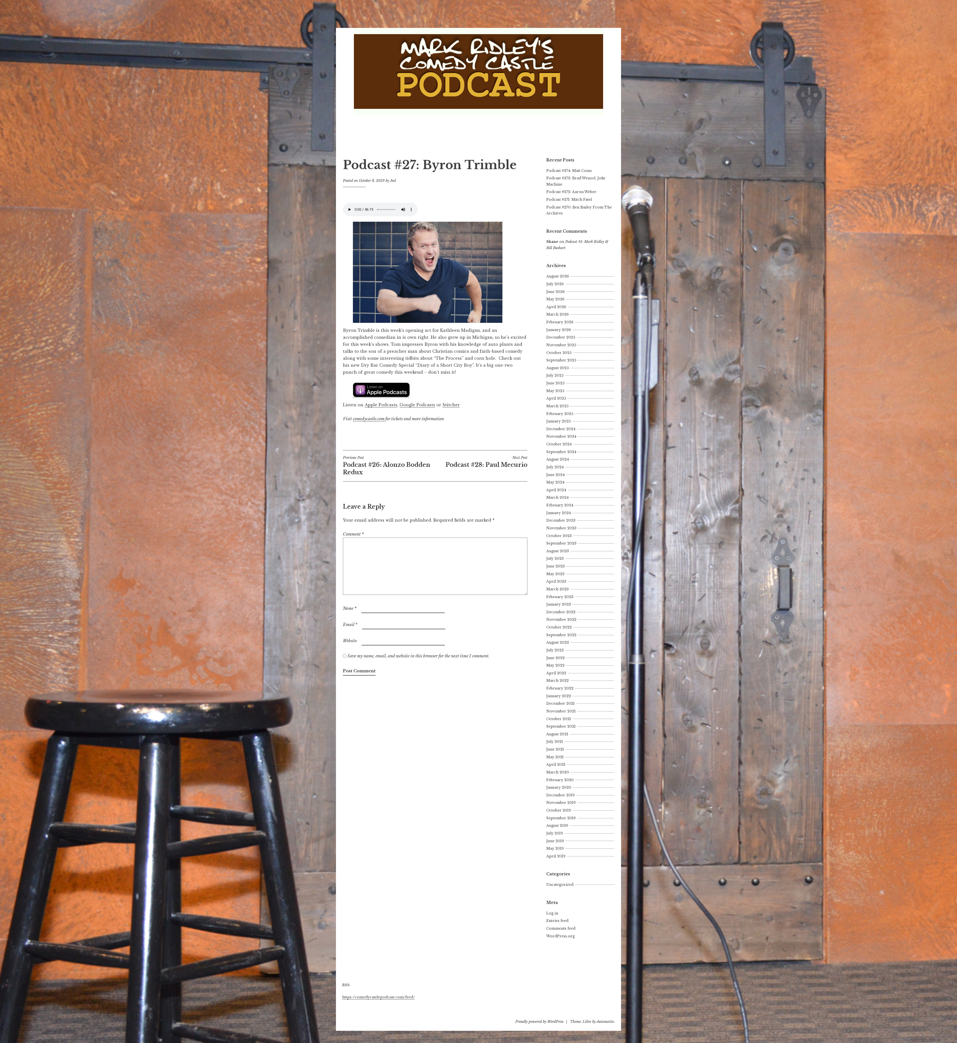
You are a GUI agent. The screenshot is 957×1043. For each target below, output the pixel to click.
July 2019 (554, 833)
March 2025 (557, 406)
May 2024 (555, 482)
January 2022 (558, 696)
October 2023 (559, 536)
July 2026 (555, 284)
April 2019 (555, 856)
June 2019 (555, 841)
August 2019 (557, 825)
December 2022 (560, 612)
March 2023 (557, 589)
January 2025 (558, 421)
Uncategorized (559, 884)
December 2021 (560, 703)
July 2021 (554, 741)
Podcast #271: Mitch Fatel (569, 199)
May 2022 (555, 665)
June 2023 (555, 566)
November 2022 (561, 619)
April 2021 (555, 764)
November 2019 (561, 802)
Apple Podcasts (381, 404)
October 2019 (558, 810)
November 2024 (561, 436)
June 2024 (555, 475)
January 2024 (558, 513)
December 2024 (560, 429)
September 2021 (561, 726)
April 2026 (556, 307)
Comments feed (560, 928)
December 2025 (560, 337)
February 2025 (559, 414)
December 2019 (560, 795)
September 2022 (561, 635)
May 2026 (555, 299)
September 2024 (561, 452)
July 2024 (555, 467)
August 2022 (557, 642)
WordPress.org (560, 936)
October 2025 (558, 352)
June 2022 (555, 658)
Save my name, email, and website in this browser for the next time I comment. (418, 655)
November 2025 (561, 345)
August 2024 (557, 459)
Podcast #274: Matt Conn (569, 170)
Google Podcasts (417, 404)
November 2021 (561, 711)
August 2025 (557, 368)
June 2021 (555, 749)
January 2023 (558, 604)
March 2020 (557, 772)
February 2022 (559, 688)
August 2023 (557, 551)
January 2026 (558, 330)
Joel (393, 180)
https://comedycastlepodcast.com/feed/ (378, 997)
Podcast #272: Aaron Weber (571, 192)
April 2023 (556, 581)
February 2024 (559, 505)
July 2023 (555, 558)
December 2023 (560, 520)
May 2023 (555, 574)
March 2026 (557, 314)
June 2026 (555, 291)
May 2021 (555, 757)
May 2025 (555, 391)
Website (350, 640)
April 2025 (556, 398)
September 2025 (561, 360)
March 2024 (557, 497)
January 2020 (558, 787)
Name (350, 608)
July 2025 (554, 375)
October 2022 (559, 627)
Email (350, 624)
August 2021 (557, 734)
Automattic (605, 1021)
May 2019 (555, 848)
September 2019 (561, 818)
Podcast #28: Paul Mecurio (486, 461)
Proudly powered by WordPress (539, 1021)
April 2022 (556, 673)
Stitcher (451, 404)
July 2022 (555, 650)
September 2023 (561, 543)
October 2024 (559, 444)
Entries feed (557, 920)
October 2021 (558, 719)
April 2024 (556, 490)
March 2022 (557, 680)
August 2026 (557, 276)
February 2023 (559, 597)
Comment (353, 534)
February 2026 (559, 322)
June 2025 (555, 383)
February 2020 (560, 780)
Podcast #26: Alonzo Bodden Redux (386, 465)
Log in (552, 913)
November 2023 (561, 528)
